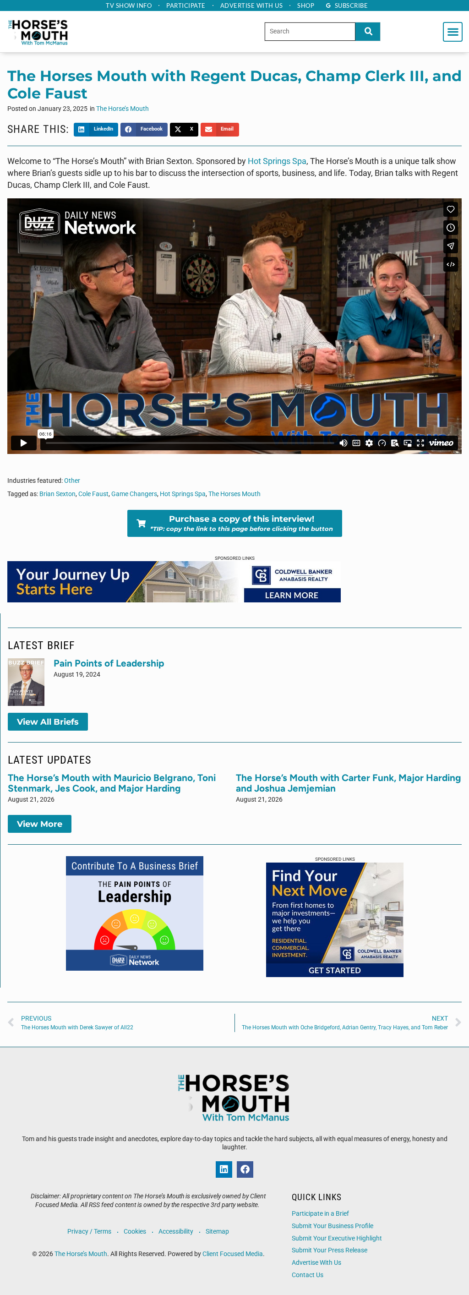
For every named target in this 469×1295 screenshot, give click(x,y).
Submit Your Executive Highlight (337, 1238)
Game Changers (134, 494)
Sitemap (217, 1231)
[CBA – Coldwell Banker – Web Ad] (335, 974)
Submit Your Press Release (329, 1250)
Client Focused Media (232, 1254)
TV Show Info (129, 5)
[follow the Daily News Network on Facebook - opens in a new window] (245, 1169)
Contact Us (307, 1275)
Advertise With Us (316, 1263)
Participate (186, 5)
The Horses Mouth (234, 494)
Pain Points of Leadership (109, 663)
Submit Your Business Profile (332, 1226)
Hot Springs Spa (277, 161)
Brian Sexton (57, 494)
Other (72, 481)
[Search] (367, 31)
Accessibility (175, 1231)
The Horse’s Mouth (122, 109)
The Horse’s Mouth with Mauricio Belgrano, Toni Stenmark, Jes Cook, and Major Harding (112, 783)
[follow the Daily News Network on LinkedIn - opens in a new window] (224, 1169)
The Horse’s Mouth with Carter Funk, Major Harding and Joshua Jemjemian (348, 783)
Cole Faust (93, 494)
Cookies (135, 1231)
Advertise (251, 5)
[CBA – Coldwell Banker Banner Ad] (174, 599)
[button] (453, 32)
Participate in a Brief (320, 1214)
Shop (305, 5)
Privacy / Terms (89, 1231)
